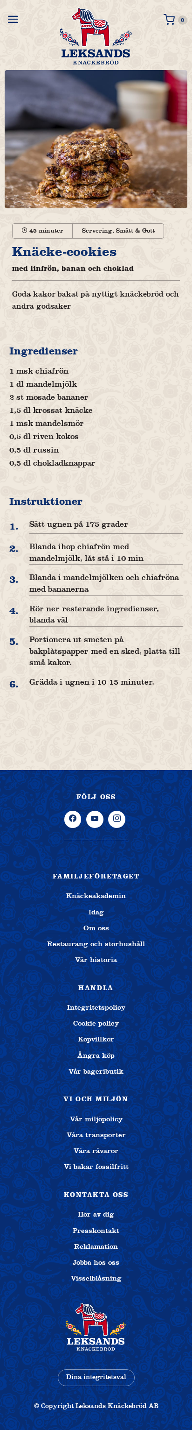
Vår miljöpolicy (96, 1119)
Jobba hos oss (96, 1262)
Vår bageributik (96, 1071)
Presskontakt (96, 1230)
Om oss (96, 928)
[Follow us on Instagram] (116, 819)
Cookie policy (96, 1023)
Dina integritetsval (96, 1377)
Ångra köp (96, 1055)
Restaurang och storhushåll (96, 944)
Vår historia (96, 960)
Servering (97, 230)
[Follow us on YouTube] (94, 819)
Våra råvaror (96, 1151)
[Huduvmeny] (14, 19)
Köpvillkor (96, 1039)
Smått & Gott (135, 230)
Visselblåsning (96, 1278)
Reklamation (96, 1246)
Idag (96, 912)
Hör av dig (96, 1214)
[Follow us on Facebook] (73, 819)
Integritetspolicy (96, 1007)
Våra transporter (96, 1135)
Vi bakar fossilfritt (96, 1166)
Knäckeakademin (96, 896)
